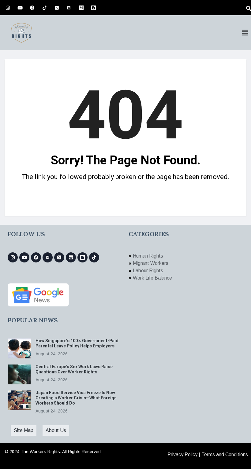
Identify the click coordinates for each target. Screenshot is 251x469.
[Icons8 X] (56, 7)
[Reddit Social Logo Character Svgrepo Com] (68, 7)
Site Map (23, 430)
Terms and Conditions (224, 454)
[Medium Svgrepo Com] (81, 7)
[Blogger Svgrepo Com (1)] (93, 7)
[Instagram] (7, 7)
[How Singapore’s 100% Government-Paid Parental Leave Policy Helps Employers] (19, 348)
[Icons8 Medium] (48, 257)
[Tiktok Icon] (44, 7)
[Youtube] (19, 7)
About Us (56, 430)
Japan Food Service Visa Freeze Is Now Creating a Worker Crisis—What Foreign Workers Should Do (76, 398)
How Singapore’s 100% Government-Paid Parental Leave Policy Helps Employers (77, 343)
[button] (245, 32)
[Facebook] (32, 7)
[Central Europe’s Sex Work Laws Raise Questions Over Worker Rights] (19, 374)
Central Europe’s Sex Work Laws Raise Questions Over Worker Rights (74, 369)
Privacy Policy (182, 454)
